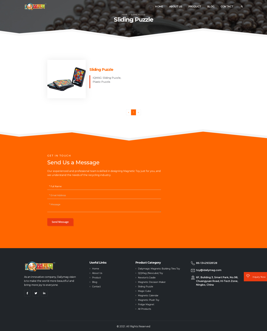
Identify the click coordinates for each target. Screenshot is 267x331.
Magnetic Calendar (148, 295)
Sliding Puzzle (138, 15)
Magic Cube (144, 291)
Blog (210, 6)
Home (159, 6)
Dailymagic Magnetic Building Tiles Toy (159, 268)
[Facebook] (27, 293)
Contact (227, 6)
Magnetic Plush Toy (148, 300)
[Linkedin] (44, 293)
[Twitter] (36, 293)
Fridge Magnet (146, 304)
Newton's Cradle (147, 277)
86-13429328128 (206, 263)
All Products (144, 309)
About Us (175, 6)
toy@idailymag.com (208, 270)
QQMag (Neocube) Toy (150, 273)
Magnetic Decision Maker (152, 282)
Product (195, 6)
